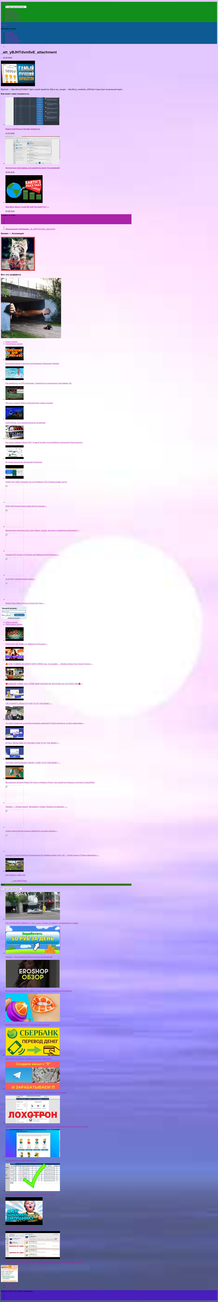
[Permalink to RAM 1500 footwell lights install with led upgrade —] (14, 502)
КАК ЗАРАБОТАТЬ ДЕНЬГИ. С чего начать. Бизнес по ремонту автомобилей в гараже (41, 923)
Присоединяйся (12, 21)
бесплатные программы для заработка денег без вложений (32, 168)
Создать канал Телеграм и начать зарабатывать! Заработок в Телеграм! (35, 1093)
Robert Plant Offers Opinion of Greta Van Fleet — (25, 603)
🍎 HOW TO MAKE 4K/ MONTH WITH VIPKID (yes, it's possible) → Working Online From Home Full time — (49, 664)
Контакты (9, 1287)
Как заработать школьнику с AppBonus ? (22, 1228)
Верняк (4, 3)
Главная (8, 11)
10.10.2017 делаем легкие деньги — (20, 579)
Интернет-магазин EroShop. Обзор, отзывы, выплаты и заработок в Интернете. (38, 991)
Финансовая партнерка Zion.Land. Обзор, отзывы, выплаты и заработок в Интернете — (42, 530)
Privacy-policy (11, 1285)
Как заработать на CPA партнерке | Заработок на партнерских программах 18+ (38, 383)
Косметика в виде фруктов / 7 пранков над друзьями (27, 1025)
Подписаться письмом (14, 618)
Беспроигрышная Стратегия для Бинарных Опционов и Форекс (32, 363)
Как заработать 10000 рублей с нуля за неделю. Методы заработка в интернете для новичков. (44, 1262)
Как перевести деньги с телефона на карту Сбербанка (28, 1059)
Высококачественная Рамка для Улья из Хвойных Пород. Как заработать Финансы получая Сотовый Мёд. (50, 782)
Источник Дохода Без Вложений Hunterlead (23, 462)
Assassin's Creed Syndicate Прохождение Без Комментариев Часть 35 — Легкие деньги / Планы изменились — (52, 855)
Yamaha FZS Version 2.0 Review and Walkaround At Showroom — (32, 555)
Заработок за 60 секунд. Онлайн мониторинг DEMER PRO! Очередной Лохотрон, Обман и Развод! (46, 1126)
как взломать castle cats (15, 875)
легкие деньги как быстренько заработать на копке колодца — (31, 831)
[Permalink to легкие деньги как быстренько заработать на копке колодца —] (14, 827)
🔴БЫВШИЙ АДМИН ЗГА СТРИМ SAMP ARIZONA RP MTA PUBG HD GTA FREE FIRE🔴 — (44, 684)
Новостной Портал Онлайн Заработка (22, 129)
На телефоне (11, 13)
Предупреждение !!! (13, 19)
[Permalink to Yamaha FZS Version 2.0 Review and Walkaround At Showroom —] (14, 551)
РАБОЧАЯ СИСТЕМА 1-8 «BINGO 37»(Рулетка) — (26, 644)
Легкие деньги (11, 17)
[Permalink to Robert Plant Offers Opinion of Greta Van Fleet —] (14, 599)
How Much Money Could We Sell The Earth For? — (27, 207)
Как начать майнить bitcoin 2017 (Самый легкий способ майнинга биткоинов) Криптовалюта (44, 442)
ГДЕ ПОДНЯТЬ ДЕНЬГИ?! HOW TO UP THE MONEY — (28, 703)
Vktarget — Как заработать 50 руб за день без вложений (28, 957)
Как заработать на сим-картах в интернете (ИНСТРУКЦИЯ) (30, 1194)
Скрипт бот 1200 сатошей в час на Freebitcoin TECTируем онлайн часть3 (36, 482)
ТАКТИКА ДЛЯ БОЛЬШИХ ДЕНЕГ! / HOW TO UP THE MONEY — (32, 763)
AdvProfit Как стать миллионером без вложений (25, 423)
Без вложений (11, 15)
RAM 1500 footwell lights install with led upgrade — (26, 506)
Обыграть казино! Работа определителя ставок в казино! (29, 403)
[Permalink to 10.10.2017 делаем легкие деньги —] (14, 575)
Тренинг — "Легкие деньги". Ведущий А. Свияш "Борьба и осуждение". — (36, 807)
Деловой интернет (9, 608)
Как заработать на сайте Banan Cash (20, 1160)
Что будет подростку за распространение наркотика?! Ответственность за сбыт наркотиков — (44, 723)
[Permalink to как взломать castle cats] (14, 871)
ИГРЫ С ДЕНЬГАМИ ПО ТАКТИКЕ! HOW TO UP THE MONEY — (32, 743)
